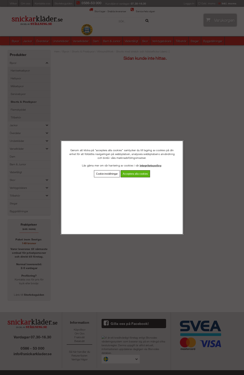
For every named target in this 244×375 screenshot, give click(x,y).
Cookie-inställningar (107, 173)
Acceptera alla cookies (135, 173)
